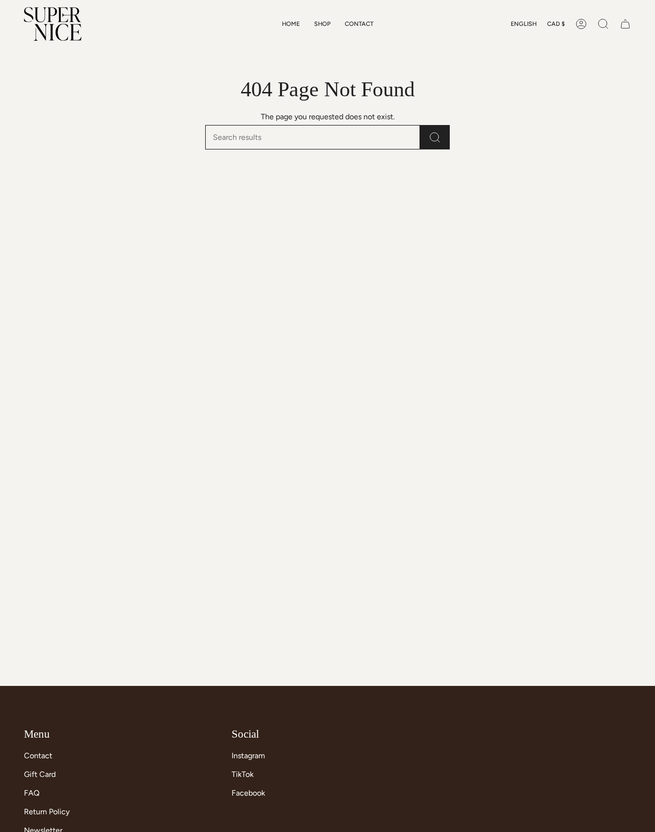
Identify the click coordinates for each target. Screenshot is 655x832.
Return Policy (47, 811)
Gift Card (40, 774)
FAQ (31, 793)
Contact (38, 755)
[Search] (435, 137)
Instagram (248, 755)
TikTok (243, 774)
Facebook (248, 793)
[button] (322, 24)
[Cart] (625, 24)
